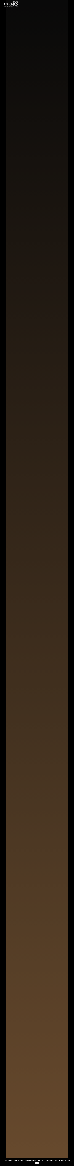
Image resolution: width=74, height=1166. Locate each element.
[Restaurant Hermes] (11, 4)
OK (37, 1163)
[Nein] (72, 1162)
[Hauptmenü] (67, 4)
